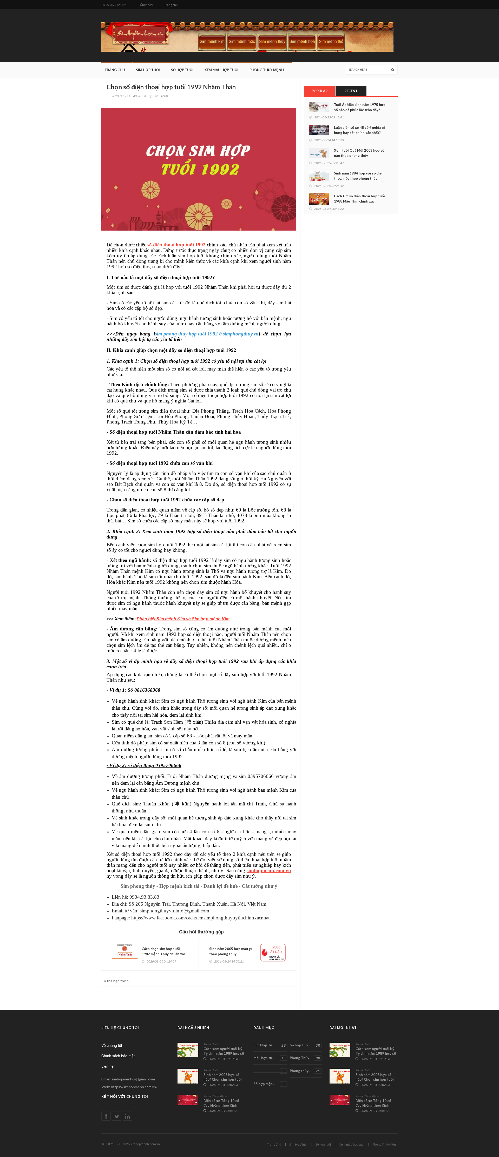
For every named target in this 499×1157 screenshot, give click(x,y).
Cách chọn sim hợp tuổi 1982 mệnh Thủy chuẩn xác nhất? (164, 954)
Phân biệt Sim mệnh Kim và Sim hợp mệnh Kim (183, 619)
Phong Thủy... (305, 1058)
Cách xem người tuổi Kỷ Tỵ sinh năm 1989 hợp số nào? (223, 1053)
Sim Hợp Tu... (269, 1045)
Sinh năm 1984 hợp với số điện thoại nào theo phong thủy (359, 175)
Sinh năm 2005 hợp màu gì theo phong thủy (230, 951)
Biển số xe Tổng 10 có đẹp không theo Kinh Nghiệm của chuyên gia (222, 1105)
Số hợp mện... (269, 1084)
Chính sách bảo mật (118, 1055)
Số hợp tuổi (146, 4)
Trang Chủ (114, 70)
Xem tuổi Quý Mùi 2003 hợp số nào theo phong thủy (359, 153)
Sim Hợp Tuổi (148, 70)
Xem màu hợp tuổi (221, 70)
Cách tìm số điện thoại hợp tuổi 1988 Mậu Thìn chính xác (359, 198)
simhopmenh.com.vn (269, 870)
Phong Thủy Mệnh (267, 70)
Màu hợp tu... (269, 1058)
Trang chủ (171, 4)
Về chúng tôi (111, 1045)
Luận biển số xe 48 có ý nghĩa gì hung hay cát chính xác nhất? (359, 130)
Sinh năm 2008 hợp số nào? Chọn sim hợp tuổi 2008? (222, 1079)
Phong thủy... (305, 1071)
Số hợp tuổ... (305, 1045)
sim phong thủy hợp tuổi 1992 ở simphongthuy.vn (207, 334)
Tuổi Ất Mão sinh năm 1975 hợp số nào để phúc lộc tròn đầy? (359, 107)
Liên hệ (107, 1066)
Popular (320, 91)
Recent (351, 91)
